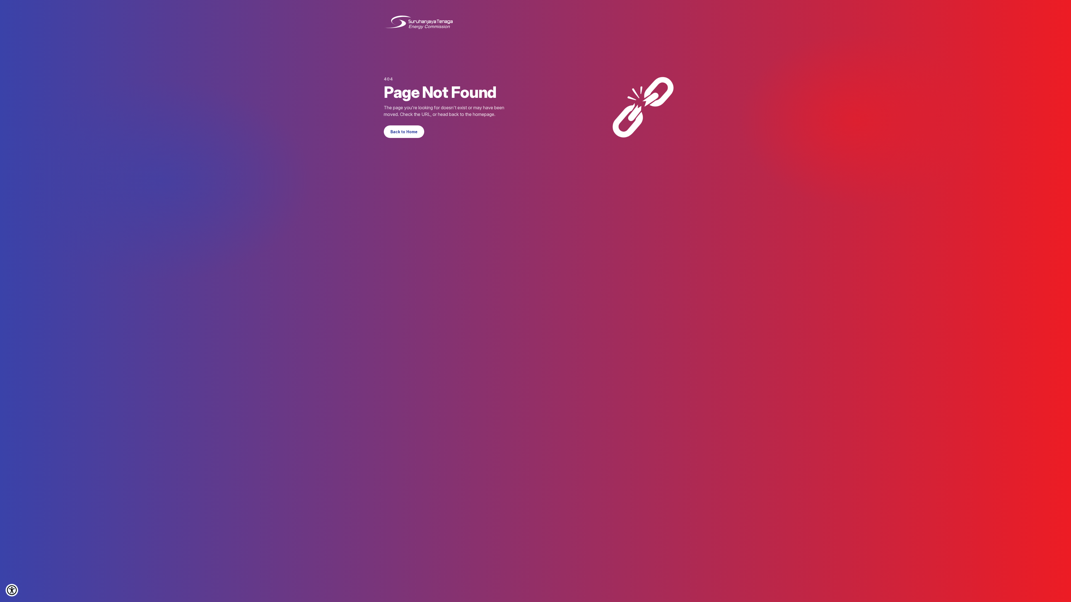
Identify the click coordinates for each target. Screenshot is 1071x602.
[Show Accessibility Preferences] (12, 590)
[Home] (418, 22)
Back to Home (404, 131)
